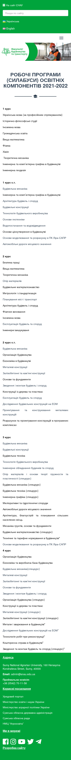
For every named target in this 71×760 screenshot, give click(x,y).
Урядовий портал (13, 696)
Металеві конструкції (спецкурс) (22, 612)
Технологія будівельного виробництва (25, 213)
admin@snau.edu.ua (23, 674)
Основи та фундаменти (17, 587)
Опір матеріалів (12, 281)
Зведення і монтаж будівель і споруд (24, 385)
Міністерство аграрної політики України (26, 707)
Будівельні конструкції (16, 207)
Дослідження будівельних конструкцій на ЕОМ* (31, 630)
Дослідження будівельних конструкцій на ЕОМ (30, 404)
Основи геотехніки (14, 219)
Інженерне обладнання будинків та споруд (28, 468)
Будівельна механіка (15, 188)
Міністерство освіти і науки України (23, 702)
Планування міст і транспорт (20, 299)
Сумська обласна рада (16, 718)
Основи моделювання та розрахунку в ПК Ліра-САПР (34, 238)
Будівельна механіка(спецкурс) (21, 569)
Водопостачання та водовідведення (24, 225)
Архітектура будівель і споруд (20, 201)
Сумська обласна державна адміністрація (27, 712)
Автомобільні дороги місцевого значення (27, 244)
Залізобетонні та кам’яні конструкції (24, 373)
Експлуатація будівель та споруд (22, 324)
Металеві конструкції (15, 367)
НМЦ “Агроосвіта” (13, 723)
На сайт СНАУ (14, 5)
